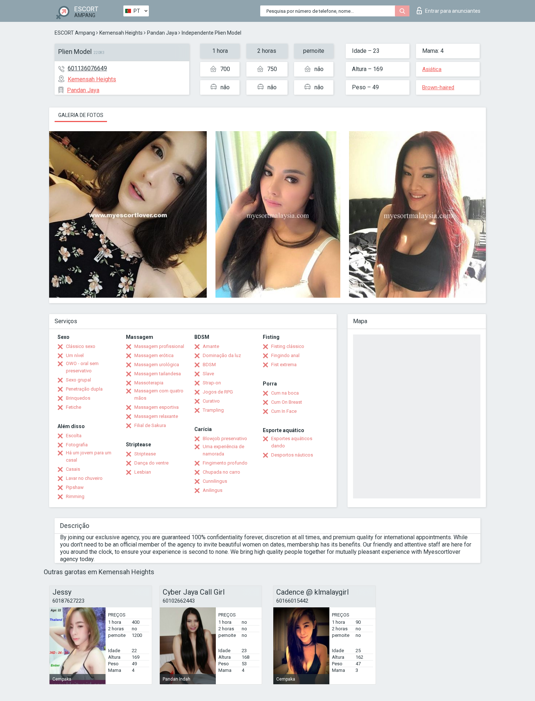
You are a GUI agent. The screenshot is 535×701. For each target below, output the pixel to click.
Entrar (452, 11)
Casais (73, 469)
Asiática (431, 69)
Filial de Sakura (150, 425)
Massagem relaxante (156, 416)
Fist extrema (284, 364)
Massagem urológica (156, 364)
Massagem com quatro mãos (158, 394)
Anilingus (212, 490)
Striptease (145, 454)
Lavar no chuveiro (84, 478)
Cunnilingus (215, 481)
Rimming (75, 496)
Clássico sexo (80, 346)
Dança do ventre (151, 463)
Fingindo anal (285, 355)
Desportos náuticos (292, 455)
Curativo (211, 401)
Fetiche (73, 407)
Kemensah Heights (121, 33)
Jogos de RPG (218, 392)
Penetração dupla (84, 389)
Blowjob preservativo (225, 438)
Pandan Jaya (162, 33)
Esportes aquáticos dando (291, 442)
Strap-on (212, 382)
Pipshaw (75, 487)
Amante (211, 346)
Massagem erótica (154, 355)
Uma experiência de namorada (223, 450)
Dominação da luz (222, 355)
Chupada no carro (221, 472)
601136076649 (87, 68)
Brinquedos (78, 398)
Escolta (74, 435)
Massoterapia (148, 382)
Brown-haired (438, 87)
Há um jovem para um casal (88, 456)
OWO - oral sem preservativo (82, 367)
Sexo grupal (78, 380)
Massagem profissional (159, 346)
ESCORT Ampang (75, 33)
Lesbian (142, 472)
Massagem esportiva (156, 407)
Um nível (75, 355)
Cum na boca (285, 393)
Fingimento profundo (225, 463)
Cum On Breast (286, 402)
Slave (208, 373)
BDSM (209, 364)
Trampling (213, 410)
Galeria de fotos (80, 115)
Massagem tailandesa (157, 373)
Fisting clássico (287, 346)
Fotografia (77, 444)
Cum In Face (284, 411)
